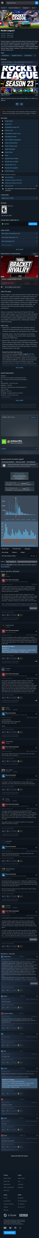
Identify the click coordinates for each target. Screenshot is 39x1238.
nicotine (8, 668)
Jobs (19, 1181)
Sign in (3, 98)
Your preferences (31, 461)
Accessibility (7, 1201)
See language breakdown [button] (8, 461)
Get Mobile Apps (9, 1232)
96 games (8, 800)
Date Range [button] (5, 552)
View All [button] (35, 253)
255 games (8, 709)
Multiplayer (5, 55)
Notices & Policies (8, 1204)
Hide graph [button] (32, 556)
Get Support (21, 1204)
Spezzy (7, 707)
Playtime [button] (14, 552)
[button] (4, 8)
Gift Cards (6, 1190)
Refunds (6, 1210)
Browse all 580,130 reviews (19, 1156)
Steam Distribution (9, 1187)
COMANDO (9, 841)
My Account (21, 1207)
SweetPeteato (9, 741)
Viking (7, 799)
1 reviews (8, 670)
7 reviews (8, 627)
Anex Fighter (9, 770)
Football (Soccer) (17, 55)
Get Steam (21, 1198)
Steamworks (7, 1184)
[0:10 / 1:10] (19, 76)
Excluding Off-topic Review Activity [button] (26, 561)
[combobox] (20, 2)
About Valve (21, 1178)
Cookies (6, 1207)
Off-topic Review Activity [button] (9, 556)
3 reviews (15, 709)
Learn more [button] (32, 224)
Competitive (28, 55)
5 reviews (8, 743)
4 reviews (8, 576)
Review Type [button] (5, 548)
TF (6, 574)
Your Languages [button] (10, 561)
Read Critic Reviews (16, 443)
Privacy (6, 1198)
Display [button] (23, 552)
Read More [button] (33, 608)
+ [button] (34, 55)
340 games (8, 771)
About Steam (7, 1178)
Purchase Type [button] (16, 548)
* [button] (16, 498)
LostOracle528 (10, 625)
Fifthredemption (10, 869)
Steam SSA (7, 1181)
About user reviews (20, 461)
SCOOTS (8, 905)
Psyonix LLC (10, 33)
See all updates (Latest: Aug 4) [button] (12, 287)
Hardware (20, 1184)
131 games (8, 907)
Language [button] (27, 548)
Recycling (20, 1187)
